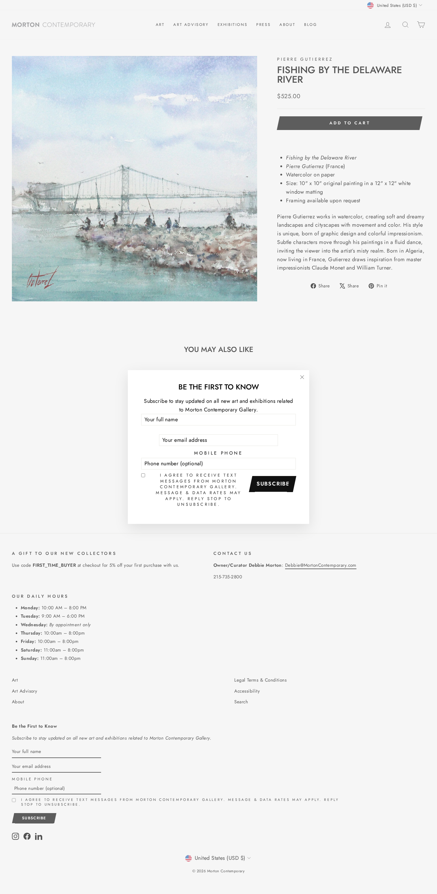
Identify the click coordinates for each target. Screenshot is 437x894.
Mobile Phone (218, 453)
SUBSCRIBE (273, 484)
